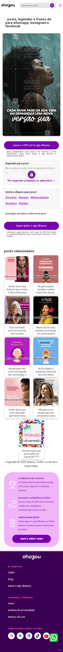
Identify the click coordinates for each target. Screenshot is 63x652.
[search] (52, 5)
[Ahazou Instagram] (11, 635)
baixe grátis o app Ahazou (31, 225)
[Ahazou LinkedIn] (29, 635)
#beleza (23, 197)
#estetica (11, 203)
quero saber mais (31, 538)
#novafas (11, 197)
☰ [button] (60, 5)
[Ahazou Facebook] (20, 635)
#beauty (23, 203)
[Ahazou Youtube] (46, 635)
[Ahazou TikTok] (37, 635)
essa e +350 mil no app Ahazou (31, 145)
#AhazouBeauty (39, 197)
